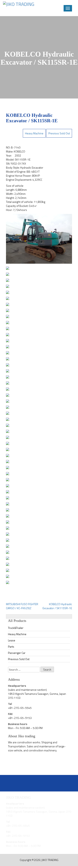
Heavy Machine (34, 133)
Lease (11, 640)
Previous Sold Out (59, 133)
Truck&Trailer (15, 628)
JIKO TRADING (50, 860)
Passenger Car (16, 653)
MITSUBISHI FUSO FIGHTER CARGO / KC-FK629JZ (22, 606)
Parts (11, 646)
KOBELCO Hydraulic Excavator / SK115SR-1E (57, 606)
